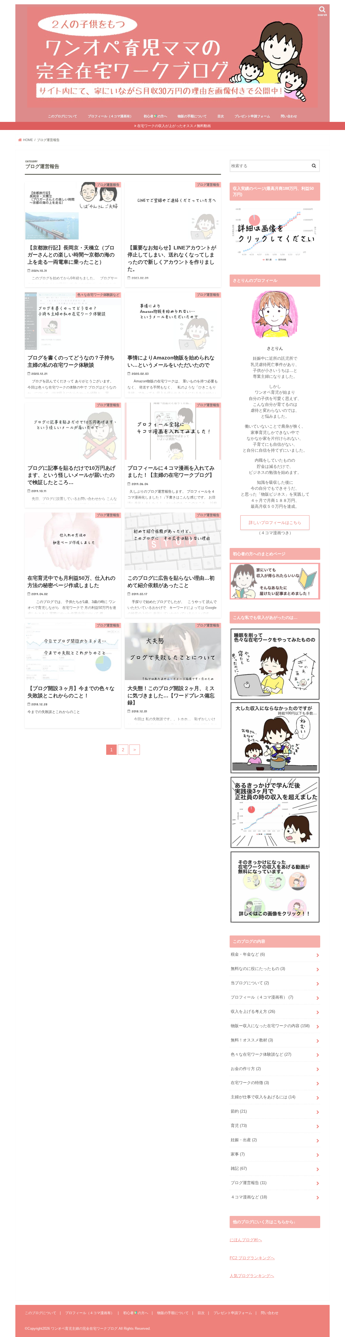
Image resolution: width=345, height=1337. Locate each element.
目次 (221, 116)
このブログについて (62, 116)
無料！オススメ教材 (252, 1040)
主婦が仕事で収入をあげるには (263, 1097)
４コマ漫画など (249, 1197)
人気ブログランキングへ (252, 1276)
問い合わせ (289, 116)
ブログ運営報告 (249, 1183)
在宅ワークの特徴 (250, 1083)
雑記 (239, 1168)
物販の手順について (192, 116)
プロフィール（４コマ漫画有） (110, 116)
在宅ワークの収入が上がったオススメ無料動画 (174, 126)
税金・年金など (248, 954)
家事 (238, 1154)
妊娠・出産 (244, 1140)
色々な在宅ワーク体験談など (261, 1054)
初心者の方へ (155, 116)
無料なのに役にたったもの (258, 968)
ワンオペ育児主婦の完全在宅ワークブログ (84, 1328)
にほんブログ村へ (246, 1240)
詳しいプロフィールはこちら (275, 522)
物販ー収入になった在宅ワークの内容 (270, 1026)
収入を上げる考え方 (253, 1011)
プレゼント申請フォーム (252, 116)
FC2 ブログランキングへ (252, 1258)
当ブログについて (250, 983)
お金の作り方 (246, 1069)
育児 (239, 1125)
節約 (239, 1111)
